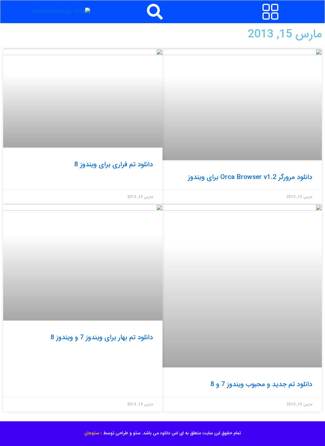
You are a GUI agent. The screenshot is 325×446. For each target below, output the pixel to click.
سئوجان (91, 433)
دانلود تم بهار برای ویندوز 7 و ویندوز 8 (101, 337)
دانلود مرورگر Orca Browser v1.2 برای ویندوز (250, 177)
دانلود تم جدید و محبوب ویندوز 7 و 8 (261, 384)
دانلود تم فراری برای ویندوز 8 (113, 164)
